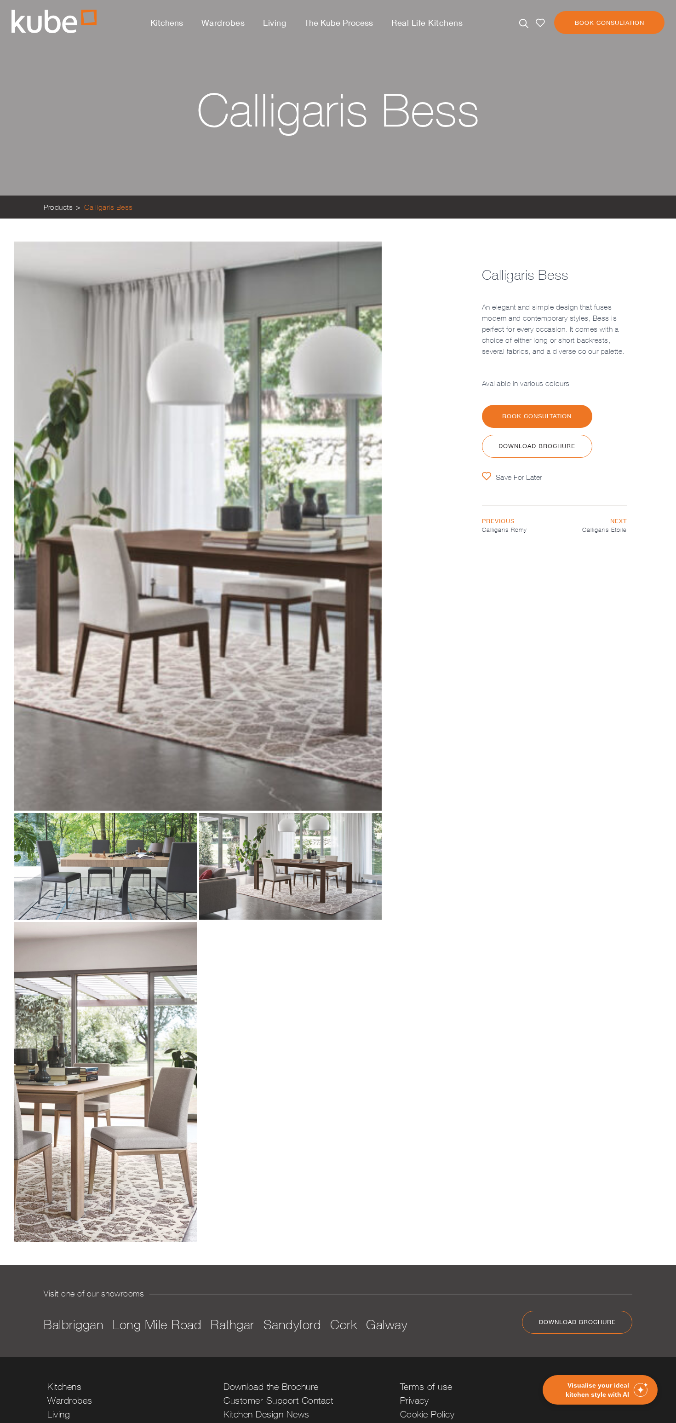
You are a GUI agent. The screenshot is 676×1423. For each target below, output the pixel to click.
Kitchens (166, 22)
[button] (600, 1390)
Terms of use (426, 1386)
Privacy (414, 1400)
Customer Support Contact (278, 1400)
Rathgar (232, 1324)
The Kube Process (338, 22)
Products (58, 207)
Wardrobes (223, 22)
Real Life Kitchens (427, 22)
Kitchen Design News (266, 1414)
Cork (343, 1324)
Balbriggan (73, 1324)
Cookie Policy (427, 1414)
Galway (386, 1324)
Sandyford (292, 1324)
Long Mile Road (157, 1324)
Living (274, 22)
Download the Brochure (271, 1386)
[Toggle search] (523, 23)
